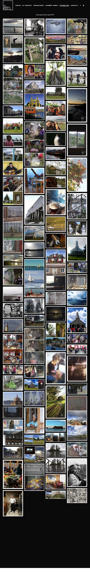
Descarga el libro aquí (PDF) (45, 15)
